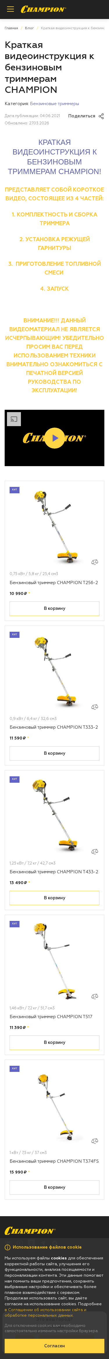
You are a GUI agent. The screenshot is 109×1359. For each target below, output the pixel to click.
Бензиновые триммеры (54, 104)
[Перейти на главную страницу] (43, 9)
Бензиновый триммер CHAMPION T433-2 (54, 872)
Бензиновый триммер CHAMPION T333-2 (54, 727)
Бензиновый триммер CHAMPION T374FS (54, 1161)
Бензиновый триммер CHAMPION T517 (51, 1017)
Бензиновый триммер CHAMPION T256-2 (54, 583)
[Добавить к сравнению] (94, 562)
